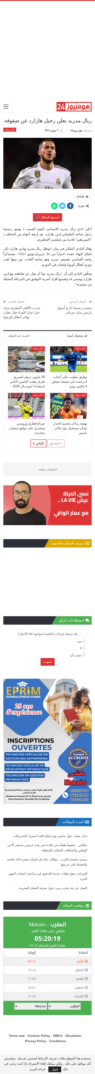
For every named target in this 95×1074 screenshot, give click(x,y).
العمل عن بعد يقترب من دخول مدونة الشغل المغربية (53, 888)
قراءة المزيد (37, 1069)
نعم (79, 641)
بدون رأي (76, 655)
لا (81, 648)
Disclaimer (73, 1035)
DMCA (58, 1035)
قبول (55, 1069)
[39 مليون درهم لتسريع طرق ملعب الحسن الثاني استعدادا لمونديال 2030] (26, 359)
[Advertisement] (47, 50)
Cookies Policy (39, 1035)
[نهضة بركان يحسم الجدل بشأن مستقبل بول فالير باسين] (68, 406)
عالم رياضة (10, 129)
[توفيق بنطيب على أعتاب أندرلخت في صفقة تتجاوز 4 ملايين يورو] (68, 359)
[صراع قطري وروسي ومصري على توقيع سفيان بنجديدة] (26, 406)
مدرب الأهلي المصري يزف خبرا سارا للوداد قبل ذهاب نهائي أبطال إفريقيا (21, 312)
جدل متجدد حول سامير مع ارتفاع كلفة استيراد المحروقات (50, 836)
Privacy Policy (35, 1041)
